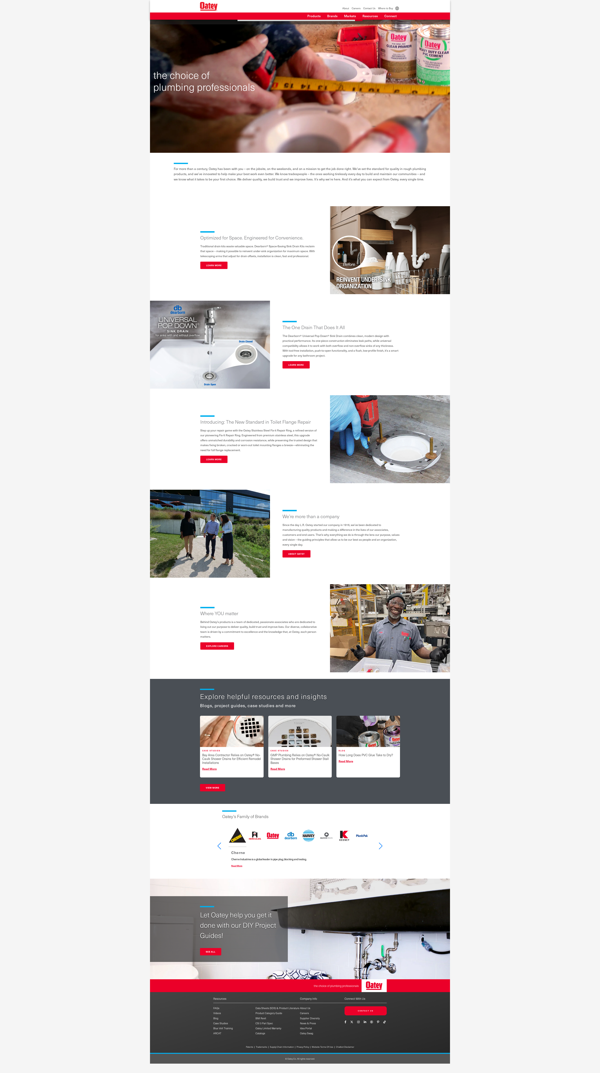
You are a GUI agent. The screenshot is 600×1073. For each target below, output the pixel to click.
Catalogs (260, 1033)
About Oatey (296, 553)
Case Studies (220, 1023)
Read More (236, 865)
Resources (219, 999)
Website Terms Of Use (322, 1046)
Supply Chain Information (282, 1046)
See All (210, 951)
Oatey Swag (306, 1033)
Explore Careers (217, 645)
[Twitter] (352, 1022)
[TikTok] (384, 1022)
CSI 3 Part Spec (264, 1023)
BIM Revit (260, 1018)
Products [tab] (314, 16)
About (345, 8)
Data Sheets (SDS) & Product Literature (277, 1008)
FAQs (216, 1008)
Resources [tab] (370, 16)
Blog (215, 1018)
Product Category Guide (268, 1013)
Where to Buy (385, 8)
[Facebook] (346, 1022)
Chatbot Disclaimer (345, 1046)
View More (212, 787)
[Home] (209, 6)
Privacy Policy (303, 1046)
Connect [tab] (390, 16)
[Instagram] (358, 1022)
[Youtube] (372, 1022)
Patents (249, 1046)
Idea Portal (306, 1028)
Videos (217, 1013)
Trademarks (261, 1046)
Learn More (214, 265)
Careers (356, 8)
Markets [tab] (350, 16)
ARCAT (217, 1033)
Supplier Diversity (310, 1018)
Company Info (308, 999)
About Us (305, 1008)
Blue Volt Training (223, 1028)
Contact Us (369, 8)
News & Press (308, 1023)
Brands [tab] (332, 16)
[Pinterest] (378, 1022)
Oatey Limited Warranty (268, 1028)
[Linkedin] (365, 1022)
